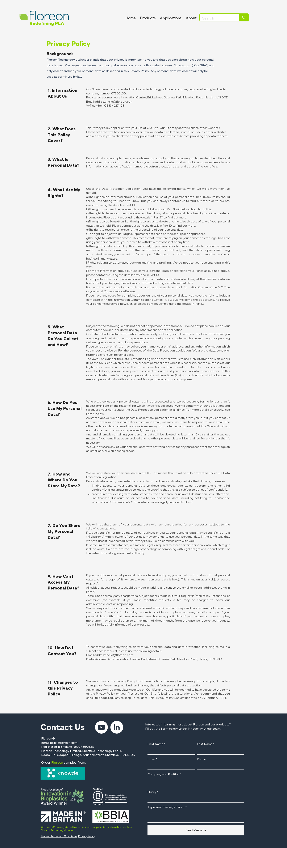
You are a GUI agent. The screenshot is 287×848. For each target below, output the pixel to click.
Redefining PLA (47, 23)
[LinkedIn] (116, 727)
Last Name (204, 744)
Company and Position (163, 774)
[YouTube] (101, 727)
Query (151, 792)
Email (151, 759)
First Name (155, 744)
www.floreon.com (178, 65)
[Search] (244, 17)
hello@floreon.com (120, 101)
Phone (201, 759)
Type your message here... (166, 807)
